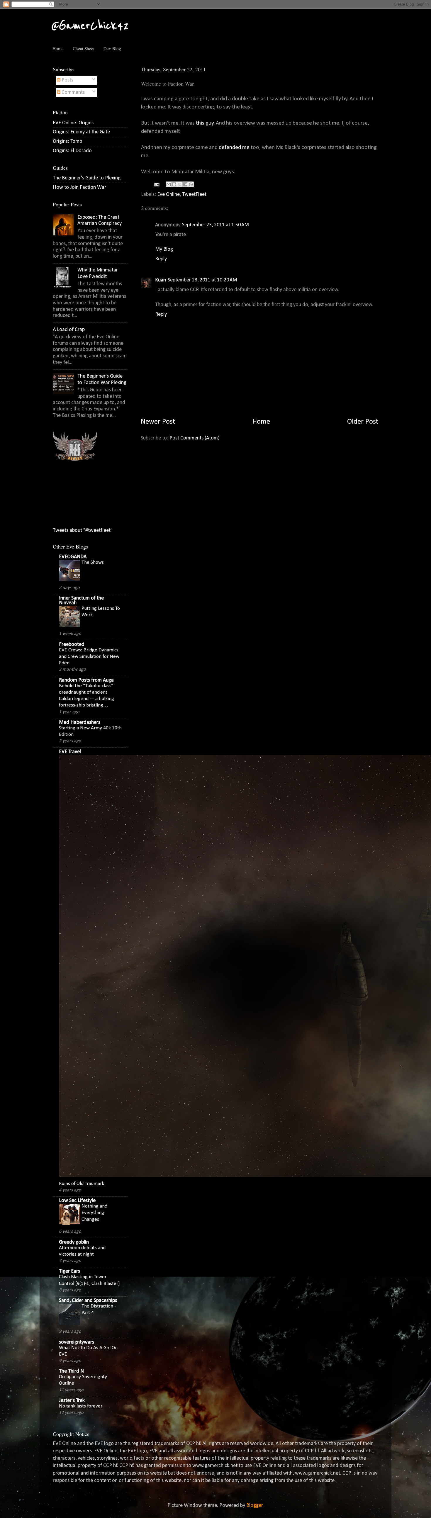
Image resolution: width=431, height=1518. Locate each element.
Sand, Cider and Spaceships (88, 1300)
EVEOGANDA (72, 557)
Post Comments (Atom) (194, 438)
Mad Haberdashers (79, 722)
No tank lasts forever (80, 1406)
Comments (72, 92)
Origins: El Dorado (72, 151)
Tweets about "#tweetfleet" (83, 530)
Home (58, 48)
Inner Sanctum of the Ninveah (81, 600)
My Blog (164, 249)
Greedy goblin (74, 1242)
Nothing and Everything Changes (94, 1213)
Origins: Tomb (67, 141)
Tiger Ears (69, 1271)
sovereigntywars (76, 1342)
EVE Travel (70, 752)
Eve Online (168, 194)
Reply (161, 259)
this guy (205, 123)
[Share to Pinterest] (191, 184)
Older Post (362, 421)
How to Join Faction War (79, 187)
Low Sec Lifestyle (77, 1200)
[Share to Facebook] (185, 184)
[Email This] (169, 184)
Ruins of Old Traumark (81, 1183)
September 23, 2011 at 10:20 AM (202, 280)
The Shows (93, 562)
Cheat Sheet (83, 48)
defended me (235, 147)
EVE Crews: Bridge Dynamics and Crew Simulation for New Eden (89, 656)
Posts (66, 80)
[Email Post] (156, 184)
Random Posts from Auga (86, 680)
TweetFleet (194, 194)
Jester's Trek (72, 1400)
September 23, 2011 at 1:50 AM (215, 225)
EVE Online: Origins (73, 123)
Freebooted (71, 644)
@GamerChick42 (89, 25)
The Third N (71, 1371)
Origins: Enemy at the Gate (81, 132)
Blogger (254, 1505)
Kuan (160, 280)
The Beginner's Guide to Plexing (87, 178)
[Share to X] (180, 184)
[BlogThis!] (174, 184)
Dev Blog (112, 48)
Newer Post (158, 421)
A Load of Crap (69, 329)
